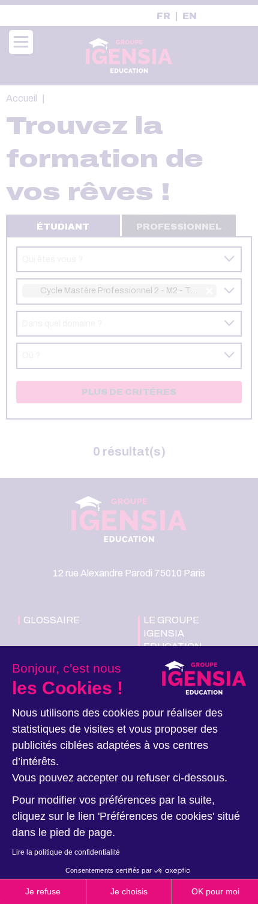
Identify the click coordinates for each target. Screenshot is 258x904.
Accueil (21, 98)
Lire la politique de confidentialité (66, 852)
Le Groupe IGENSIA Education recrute (172, 640)
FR (163, 16)
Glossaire (51, 620)
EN (189, 16)
